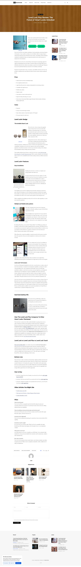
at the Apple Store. (24, 383)
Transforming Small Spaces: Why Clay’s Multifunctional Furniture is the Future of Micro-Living (63, 42)
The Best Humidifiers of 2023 (21, 395)
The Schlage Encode (30, 328)
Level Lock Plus (17, 450)
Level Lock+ (34, 450)
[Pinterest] (8, 44)
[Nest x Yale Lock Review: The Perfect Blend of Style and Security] (31, 471)
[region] (12, 560)
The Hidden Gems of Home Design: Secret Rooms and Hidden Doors (63, 50)
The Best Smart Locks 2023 (21, 390)
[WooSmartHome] (18, 3)
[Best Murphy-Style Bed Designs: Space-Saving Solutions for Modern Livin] (55, 58)
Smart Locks (40, 14)
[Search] (67, 2)
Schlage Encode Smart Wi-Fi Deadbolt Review (43, 546)
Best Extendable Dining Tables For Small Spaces (43, 539)
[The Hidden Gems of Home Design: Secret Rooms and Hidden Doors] (55, 51)
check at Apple (41, 46)
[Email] (8, 46)
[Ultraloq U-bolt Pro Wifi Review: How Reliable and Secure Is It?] (18, 488)
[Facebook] (8, 39)
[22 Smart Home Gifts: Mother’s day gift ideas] (18, 471)
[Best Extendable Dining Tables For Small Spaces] (35, 540)
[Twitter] (8, 41)
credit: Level (20, 50)
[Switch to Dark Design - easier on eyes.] (65, 2)
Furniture (15, 542)
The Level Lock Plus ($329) (19, 344)
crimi (36, 22)
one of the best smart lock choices (30, 336)
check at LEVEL (32, 46)
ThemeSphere (46, 560)
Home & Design (15, 548)
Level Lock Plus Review (26, 450)
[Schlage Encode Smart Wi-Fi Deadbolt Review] (35, 546)
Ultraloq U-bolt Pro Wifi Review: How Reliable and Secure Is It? (18, 495)
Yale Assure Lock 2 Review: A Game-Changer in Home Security (28, 393)
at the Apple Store (44, 379)
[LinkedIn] (46, 450)
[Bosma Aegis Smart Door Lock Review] (43, 471)
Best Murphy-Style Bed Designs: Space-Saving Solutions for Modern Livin (63, 57)
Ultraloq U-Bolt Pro (27, 326)
